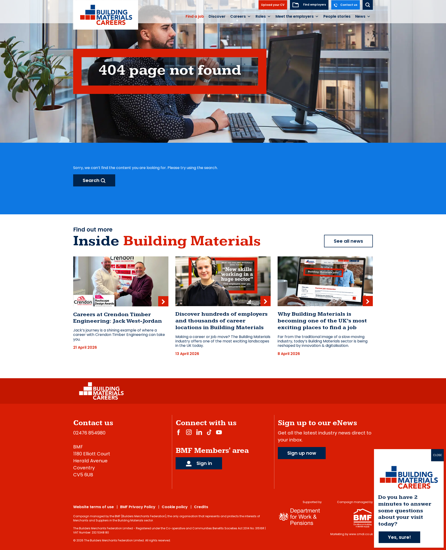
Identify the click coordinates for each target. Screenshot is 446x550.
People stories (337, 16)
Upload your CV (273, 5)
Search (92, 180)
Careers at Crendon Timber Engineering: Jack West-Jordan (117, 318)
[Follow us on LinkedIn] (199, 432)
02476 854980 (89, 433)
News (360, 16)
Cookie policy (175, 507)
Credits (201, 507)
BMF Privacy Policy (137, 507)
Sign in (203, 463)
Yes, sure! (399, 537)
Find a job (195, 16)
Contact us (348, 5)
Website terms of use (93, 507)
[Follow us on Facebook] (178, 432)
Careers (238, 16)
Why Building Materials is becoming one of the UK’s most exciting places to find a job (322, 321)
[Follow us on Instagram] (189, 432)
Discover (217, 16)
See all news (348, 241)
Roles (261, 16)
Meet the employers (294, 16)
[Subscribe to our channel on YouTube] (219, 432)
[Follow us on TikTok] (209, 432)
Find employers (314, 5)
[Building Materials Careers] (105, 14)
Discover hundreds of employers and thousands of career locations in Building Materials (221, 321)
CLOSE (437, 455)
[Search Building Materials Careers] (368, 5)
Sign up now (301, 453)
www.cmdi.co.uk (361, 534)
